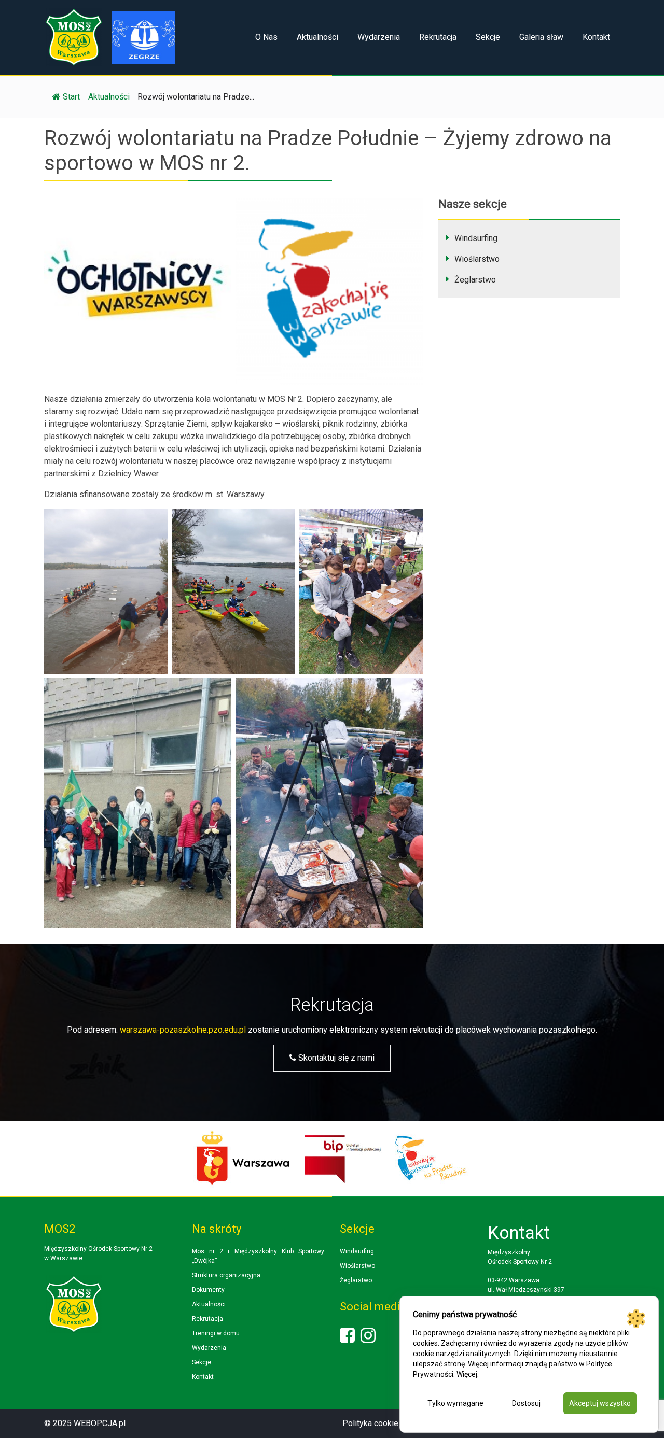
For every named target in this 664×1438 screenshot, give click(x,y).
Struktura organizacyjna (226, 1275)
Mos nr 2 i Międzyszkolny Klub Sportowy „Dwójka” (258, 1256)
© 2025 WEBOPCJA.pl (85, 1423)
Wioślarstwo (477, 259)
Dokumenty (208, 1289)
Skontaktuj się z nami (335, 1058)
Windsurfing (475, 238)
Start (71, 97)
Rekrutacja (438, 37)
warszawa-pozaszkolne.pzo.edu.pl (183, 1030)
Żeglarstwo (475, 280)
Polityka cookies (372, 1423)
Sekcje (488, 37)
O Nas (266, 37)
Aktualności (317, 37)
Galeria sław (541, 37)
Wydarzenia (378, 37)
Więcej (467, 1374)
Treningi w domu (216, 1333)
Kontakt (596, 37)
